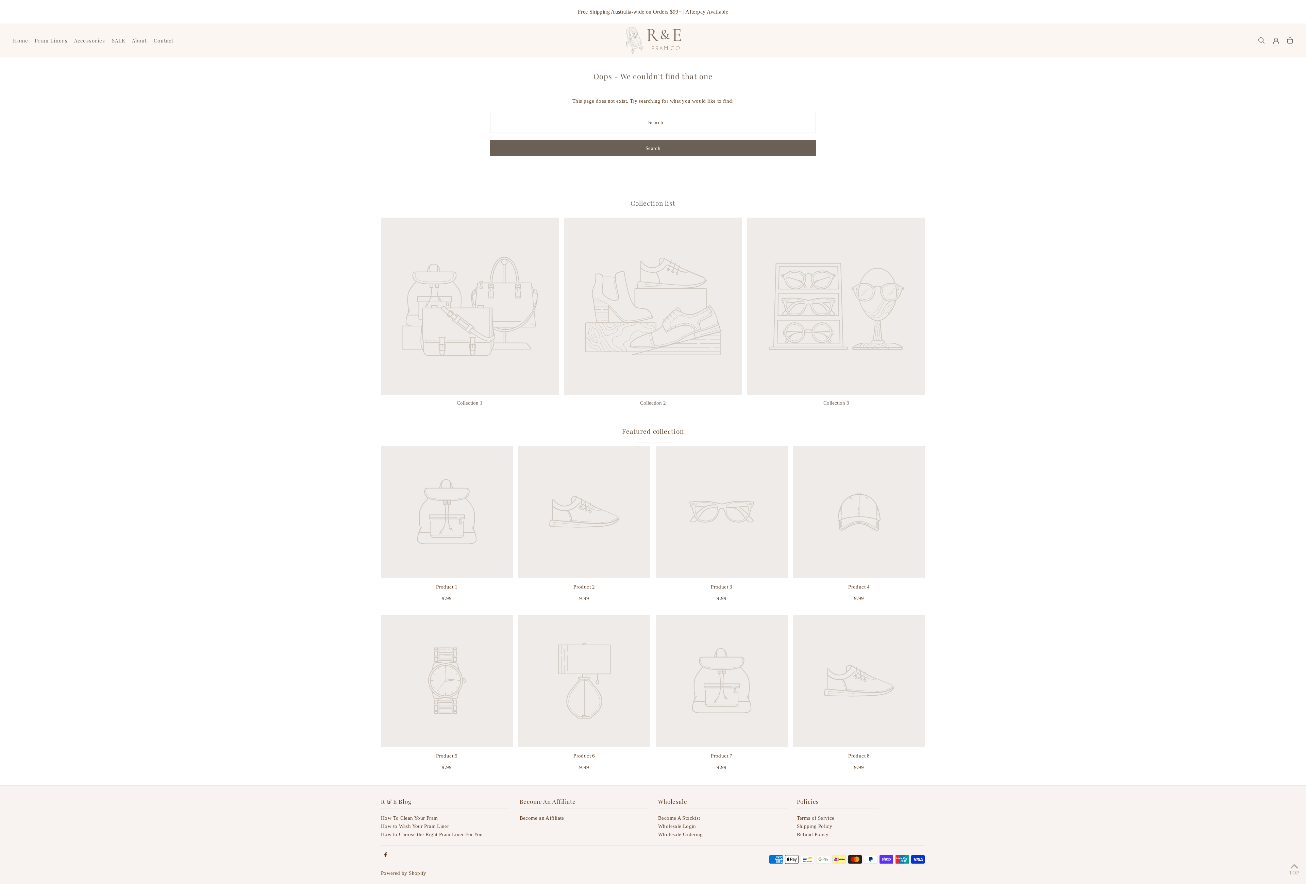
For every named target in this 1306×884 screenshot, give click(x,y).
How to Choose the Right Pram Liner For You (432, 834)
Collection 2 (653, 403)
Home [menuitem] (20, 40)
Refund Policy (813, 834)
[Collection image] (470, 306)
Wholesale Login (677, 826)
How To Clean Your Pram (409, 818)
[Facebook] (385, 855)
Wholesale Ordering (680, 834)
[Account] (1276, 41)
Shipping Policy (815, 826)
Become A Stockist (679, 818)
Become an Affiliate (542, 818)
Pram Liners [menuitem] (51, 40)
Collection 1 (470, 403)
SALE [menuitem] (118, 40)
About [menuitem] (139, 40)
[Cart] (1290, 40)
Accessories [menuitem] (89, 40)
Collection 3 (836, 403)
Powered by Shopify (403, 873)
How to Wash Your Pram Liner (415, 826)
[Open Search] (1261, 40)
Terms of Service (816, 818)
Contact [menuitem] (164, 40)
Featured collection (653, 431)
